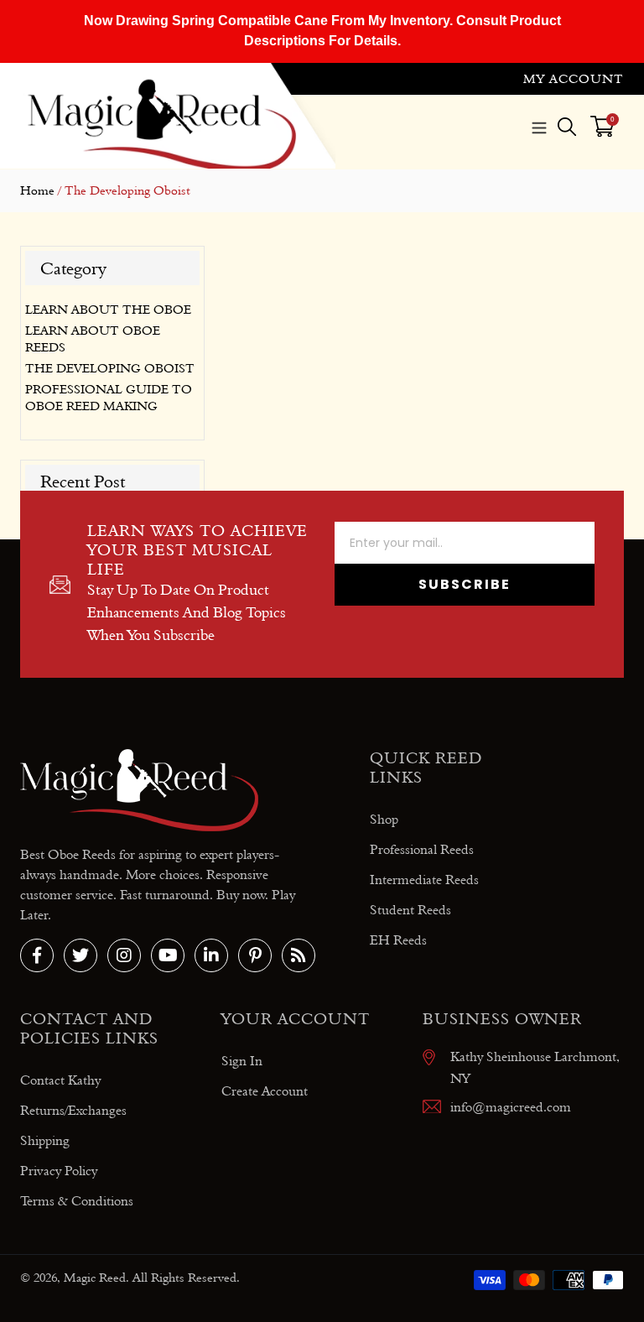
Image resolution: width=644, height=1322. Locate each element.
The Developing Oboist (110, 368)
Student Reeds (410, 910)
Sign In (241, 1061)
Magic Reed (95, 1277)
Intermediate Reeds (424, 879)
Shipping (45, 1140)
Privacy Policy (58, 1171)
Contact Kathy (60, 1080)
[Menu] (539, 126)
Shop (384, 819)
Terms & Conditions (76, 1201)
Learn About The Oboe (108, 309)
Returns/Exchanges (73, 1110)
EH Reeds (398, 940)
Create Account (264, 1091)
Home (37, 190)
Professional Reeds (422, 849)
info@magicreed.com (510, 1107)
